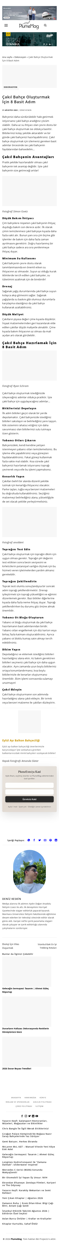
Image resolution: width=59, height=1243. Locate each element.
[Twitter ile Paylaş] (39, 840)
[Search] (45, 25)
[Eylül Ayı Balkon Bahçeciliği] (29, 732)
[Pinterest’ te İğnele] (50, 840)
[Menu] (6, 25)
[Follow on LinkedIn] (33, 1116)
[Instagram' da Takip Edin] (26, 1116)
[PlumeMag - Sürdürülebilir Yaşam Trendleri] (29, 25)
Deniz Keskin (25, 110)
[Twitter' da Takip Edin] (29, 1116)
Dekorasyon (20, 57)
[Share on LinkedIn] (56, 840)
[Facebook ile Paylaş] (34, 840)
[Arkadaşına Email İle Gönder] (45, 840)
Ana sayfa (7, 57)
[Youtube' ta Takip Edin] (37, 1116)
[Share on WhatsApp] (28, 840)
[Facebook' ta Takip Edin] (22, 1116)
